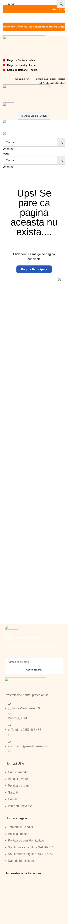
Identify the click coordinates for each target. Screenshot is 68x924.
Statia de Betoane (34, 115)
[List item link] (34, 729)
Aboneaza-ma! (34, 669)
